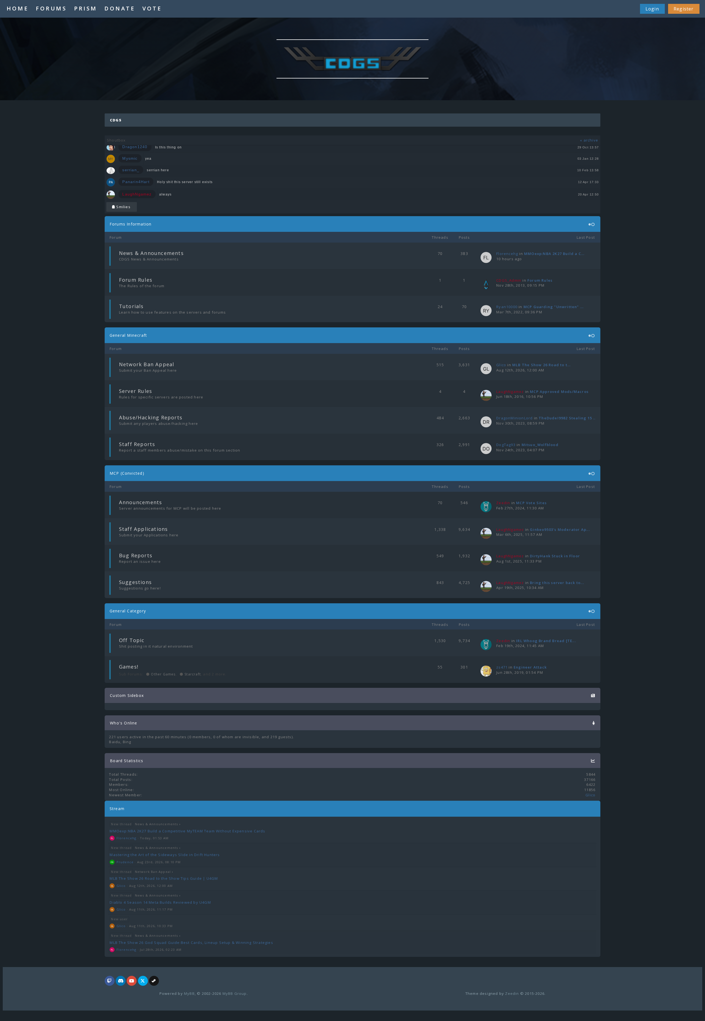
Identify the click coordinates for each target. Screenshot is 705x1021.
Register (684, 9)
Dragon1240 (134, 147)
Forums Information (131, 224)
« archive (589, 140)
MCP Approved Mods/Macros (559, 391)
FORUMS (51, 8)
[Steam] (154, 981)
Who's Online (123, 723)
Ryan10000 (506, 306)
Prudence (125, 862)
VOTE (152, 8)
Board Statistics (126, 760)
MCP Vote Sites (531, 502)
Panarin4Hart (135, 182)
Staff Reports (137, 444)
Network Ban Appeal (146, 364)
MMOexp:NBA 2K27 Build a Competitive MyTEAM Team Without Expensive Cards (187, 831)
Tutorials (131, 306)
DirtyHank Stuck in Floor (555, 555)
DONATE (119, 8)
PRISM (85, 8)
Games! (128, 666)
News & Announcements (151, 253)
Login (652, 9)
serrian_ (130, 170)
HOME (17, 8)
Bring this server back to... (557, 582)
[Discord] (121, 981)
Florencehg (507, 253)
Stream (117, 808)
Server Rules (135, 391)
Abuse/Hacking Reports (150, 417)
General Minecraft (128, 335)
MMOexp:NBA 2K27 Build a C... (554, 253)
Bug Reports (135, 555)
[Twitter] (143, 981)
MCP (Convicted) (127, 473)
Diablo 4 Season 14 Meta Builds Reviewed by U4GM (160, 902)
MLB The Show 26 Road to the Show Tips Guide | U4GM (164, 878)
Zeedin (512, 993)
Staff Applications (143, 529)
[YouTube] (132, 981)
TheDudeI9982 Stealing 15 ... (568, 418)
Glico (501, 364)
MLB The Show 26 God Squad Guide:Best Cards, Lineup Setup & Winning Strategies (191, 942)
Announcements (140, 502)
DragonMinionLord (514, 418)
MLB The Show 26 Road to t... (541, 364)
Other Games (162, 674)
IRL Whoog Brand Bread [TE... (546, 640)
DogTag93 (506, 444)
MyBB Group (235, 993)
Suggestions (135, 582)
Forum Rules (135, 279)
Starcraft (192, 674)
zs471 (502, 667)
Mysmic (129, 158)
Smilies (123, 206)
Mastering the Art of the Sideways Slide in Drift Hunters (165, 854)
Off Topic (132, 640)
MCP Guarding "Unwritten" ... (554, 306)
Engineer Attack (530, 667)
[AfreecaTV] (110, 981)
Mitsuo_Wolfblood (540, 444)
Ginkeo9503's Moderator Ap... (560, 529)
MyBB (189, 993)
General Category (128, 610)
